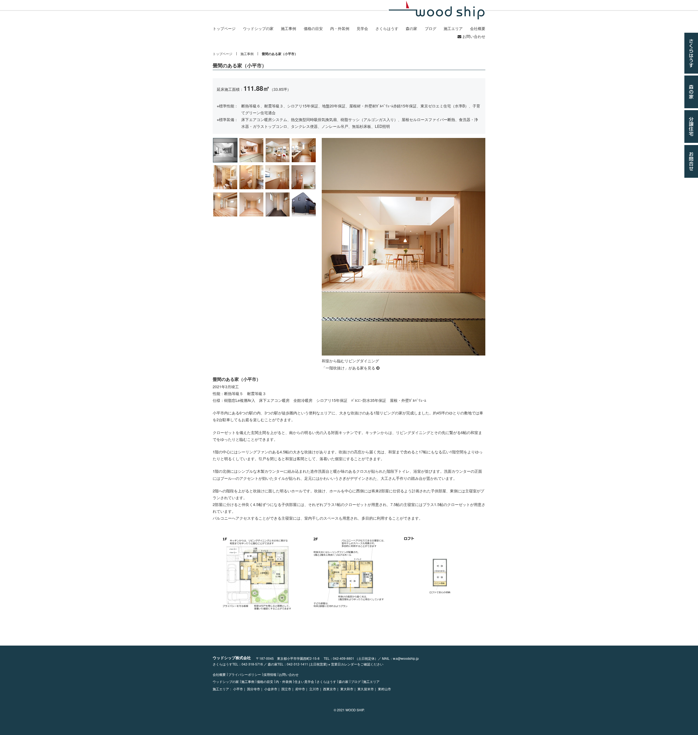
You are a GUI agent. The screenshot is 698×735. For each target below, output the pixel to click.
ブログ (430, 28)
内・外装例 (339, 28)
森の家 (411, 28)
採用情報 (269, 674)
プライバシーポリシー (244, 674)
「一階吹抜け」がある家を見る (349, 367)
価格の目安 (313, 28)
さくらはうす (386, 28)
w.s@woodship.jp (406, 658)
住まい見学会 (304, 681)
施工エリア (453, 28)
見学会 (362, 28)
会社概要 (477, 28)
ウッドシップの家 (258, 28)
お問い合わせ (473, 36)
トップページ (224, 28)
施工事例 (288, 28)
